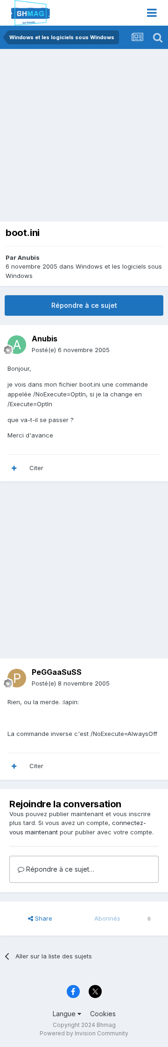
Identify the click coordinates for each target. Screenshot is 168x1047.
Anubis (29, 257)
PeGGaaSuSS (57, 672)
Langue (65, 1014)
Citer (36, 467)
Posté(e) (71, 350)
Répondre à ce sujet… (59, 869)
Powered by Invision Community (84, 1033)
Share (42, 918)
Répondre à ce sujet (84, 305)
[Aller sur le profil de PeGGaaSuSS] (16, 678)
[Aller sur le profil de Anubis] (16, 344)
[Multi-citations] (14, 468)
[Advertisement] (84, 138)
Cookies (103, 1014)
